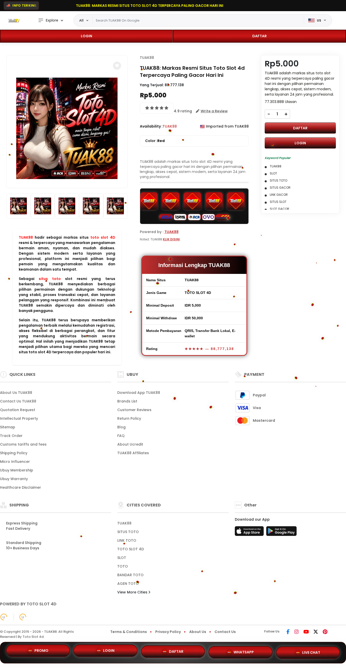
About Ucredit (130, 444)
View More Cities (132, 592)
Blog (121, 427)
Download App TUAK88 (138, 392)
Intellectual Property (19, 418)
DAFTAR (259, 36)
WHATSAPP (244, 650)
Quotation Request (17, 409)
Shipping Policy (13, 452)
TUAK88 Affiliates (133, 452)
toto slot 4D (102, 237)
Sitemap (7, 427)
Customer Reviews (134, 409)
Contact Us (225, 631)
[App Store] (250, 532)
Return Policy (129, 418)
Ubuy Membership (16, 470)
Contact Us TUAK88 (18, 401)
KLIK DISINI (171, 239)
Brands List (127, 401)
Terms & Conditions (128, 631)
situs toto (50, 278)
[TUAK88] (14, 20)
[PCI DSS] (4, 617)
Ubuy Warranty (14, 478)
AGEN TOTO (128, 583)
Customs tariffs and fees (23, 444)
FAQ (121, 435)
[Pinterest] (325, 632)
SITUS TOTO (128, 531)
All (81, 20)
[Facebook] (288, 632)
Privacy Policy (168, 631)
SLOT (121, 557)
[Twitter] (316, 632)
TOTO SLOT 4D (130, 549)
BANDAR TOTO (130, 574)
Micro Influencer (15, 461)
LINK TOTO (126, 540)
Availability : (151, 126)
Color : (155, 140)
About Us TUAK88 (16, 392)
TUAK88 (26, 237)
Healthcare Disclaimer (20, 487)
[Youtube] (306, 632)
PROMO (41, 652)
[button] (117, 66)
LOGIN (86, 36)
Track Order (11, 435)
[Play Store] (281, 532)
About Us (197, 631)
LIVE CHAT (311, 650)
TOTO (122, 566)
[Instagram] (296, 632)
